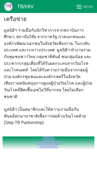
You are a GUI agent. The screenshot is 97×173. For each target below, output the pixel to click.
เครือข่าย (15, 19)
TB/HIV (25, 6)
